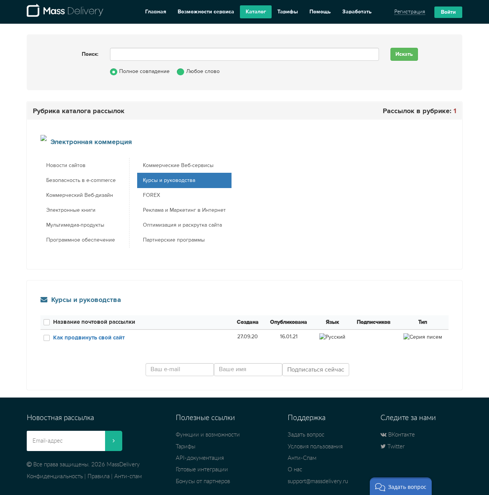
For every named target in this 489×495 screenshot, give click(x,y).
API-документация (200, 458)
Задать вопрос (306, 435)
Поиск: (90, 54)
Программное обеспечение (80, 240)
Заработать (357, 12)
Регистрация (409, 12)
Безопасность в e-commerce (81, 180)
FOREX (151, 195)
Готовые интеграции (202, 469)
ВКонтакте (401, 435)
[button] (401, 486)
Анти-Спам (302, 458)
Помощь (320, 12)
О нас (295, 469)
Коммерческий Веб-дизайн (79, 195)
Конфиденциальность (55, 476)
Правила (98, 476)
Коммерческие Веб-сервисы (178, 165)
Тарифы (287, 12)
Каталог (256, 12)
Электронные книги (71, 210)
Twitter (395, 447)
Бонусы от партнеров (203, 481)
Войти (448, 12)
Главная (155, 12)
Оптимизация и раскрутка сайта (182, 225)
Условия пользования (315, 447)
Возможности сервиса (206, 12)
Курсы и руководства (169, 180)
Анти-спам (128, 476)
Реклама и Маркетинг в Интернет (184, 210)
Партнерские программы (174, 240)
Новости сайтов (66, 165)
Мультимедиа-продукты (75, 225)
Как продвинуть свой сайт (89, 338)
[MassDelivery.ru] (65, 11)
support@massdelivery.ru (318, 481)
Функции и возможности (208, 435)
